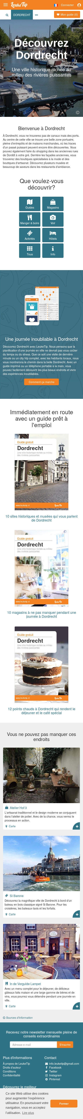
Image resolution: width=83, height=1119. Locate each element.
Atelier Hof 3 (18, 807)
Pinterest (54, 1079)
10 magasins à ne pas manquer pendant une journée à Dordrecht (41, 614)
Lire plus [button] (28, 1113)
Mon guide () (69, 14)
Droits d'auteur (12, 1067)
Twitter (53, 1071)
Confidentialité (11, 1075)
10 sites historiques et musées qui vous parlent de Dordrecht (41, 518)
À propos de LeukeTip (16, 1063)
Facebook (55, 1067)
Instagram (55, 1075)
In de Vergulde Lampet (25, 984)
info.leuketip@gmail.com (64, 1063)
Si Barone (16, 895)
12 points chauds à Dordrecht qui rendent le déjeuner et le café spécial (41, 710)
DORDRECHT (21, 15)
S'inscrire (65, 1045)
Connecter (67, 5)
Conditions (9, 1071)
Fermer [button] (64, 1103)
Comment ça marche (41, 382)
